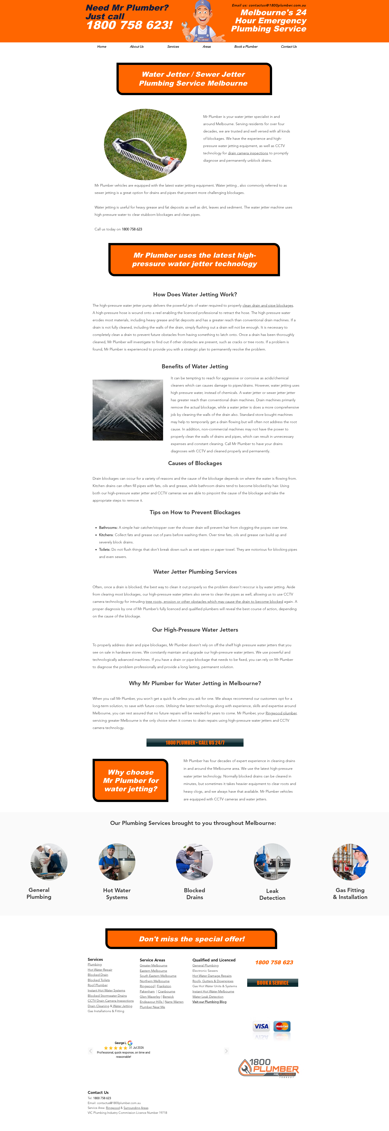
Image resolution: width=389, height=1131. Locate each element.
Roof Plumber (98, 985)
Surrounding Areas (136, 1108)
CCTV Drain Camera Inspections (111, 1001)
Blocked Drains (194, 894)
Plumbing (95, 964)
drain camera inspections (248, 153)
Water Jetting (122, 1006)
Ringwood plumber (281, 713)
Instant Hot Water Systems (106, 990)
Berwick (168, 997)
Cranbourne (166, 991)
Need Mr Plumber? (126, 7)
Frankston (164, 986)
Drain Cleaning (98, 1006)
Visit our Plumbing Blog (209, 1002)
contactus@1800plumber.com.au (119, 1103)
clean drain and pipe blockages (268, 305)
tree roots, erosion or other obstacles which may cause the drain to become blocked (214, 601)
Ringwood (113, 1108)
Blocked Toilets (99, 980)
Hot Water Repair (100, 970)
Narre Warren (174, 1002)
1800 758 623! (130, 25)
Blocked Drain (98, 975)
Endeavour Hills (151, 1002)
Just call (104, 16)
